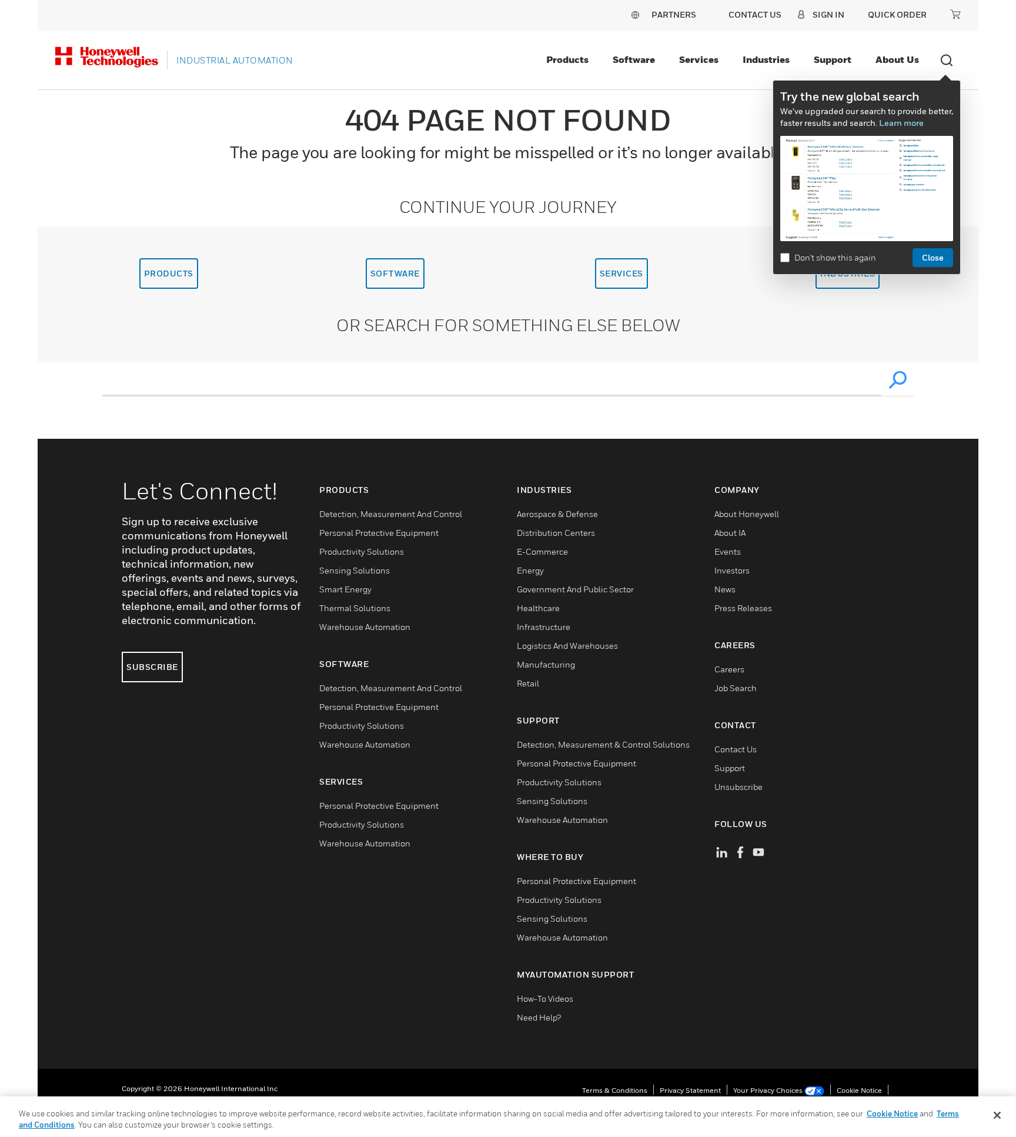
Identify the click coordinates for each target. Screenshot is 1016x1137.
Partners (673, 14)
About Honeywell (746, 514)
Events (727, 551)
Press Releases (743, 608)
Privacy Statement (690, 1090)
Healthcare (538, 608)
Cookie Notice (859, 1090)
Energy (530, 570)
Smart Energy (345, 589)
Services (698, 59)
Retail (528, 683)
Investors (732, 570)
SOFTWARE (395, 273)
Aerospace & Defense (557, 514)
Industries (766, 59)
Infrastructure (543, 627)
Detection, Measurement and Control (390, 514)
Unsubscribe (738, 787)
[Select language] (635, 14)
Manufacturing (546, 664)
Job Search (735, 688)
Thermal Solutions (354, 608)
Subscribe (152, 667)
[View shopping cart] (955, 14)
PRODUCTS (168, 273)
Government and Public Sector (575, 589)
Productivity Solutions (361, 551)
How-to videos (545, 998)
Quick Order (897, 14)
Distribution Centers (556, 533)
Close (933, 257)
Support (832, 59)
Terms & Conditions (614, 1090)
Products (567, 59)
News (725, 589)
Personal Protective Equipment (379, 533)
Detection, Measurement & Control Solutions (603, 744)
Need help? (539, 1017)
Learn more (901, 123)
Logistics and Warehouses (567, 646)
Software (634, 59)
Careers (729, 669)
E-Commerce (542, 551)
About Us (897, 59)
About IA (730, 533)
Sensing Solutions (354, 570)
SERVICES (621, 273)
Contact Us (735, 749)
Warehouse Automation (364, 627)
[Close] (997, 1115)
